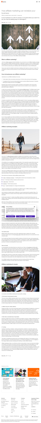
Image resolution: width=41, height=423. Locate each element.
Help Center (13, 399)
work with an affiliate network (33, 100)
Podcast (12, 409)
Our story (22, 399)
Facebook (34, 409)
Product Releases (14, 407)
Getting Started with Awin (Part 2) (33, 379)
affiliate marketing (9, 62)
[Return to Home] (3, 2)
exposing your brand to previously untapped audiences (18, 344)
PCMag (34, 192)
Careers (22, 401)
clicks (5, 299)
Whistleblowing (16, 416)
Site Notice (21, 417)
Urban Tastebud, (8, 198)
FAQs (12, 412)
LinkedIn (34, 411)
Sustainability (23, 408)
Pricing (2, 407)
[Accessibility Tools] (37, 2)
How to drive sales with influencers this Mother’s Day (20, 380)
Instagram (34, 413)
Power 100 (13, 410)
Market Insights (13, 404)
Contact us (33, 406)
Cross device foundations (6, 379)
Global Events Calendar (25, 404)
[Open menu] (39, 2)
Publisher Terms (6, 417)
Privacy (2, 416)
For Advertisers (3, 399)
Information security (26, 417)
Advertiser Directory (14, 401)
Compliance (12, 416)
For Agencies (3, 405)
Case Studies (13, 406)
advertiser (35, 79)
